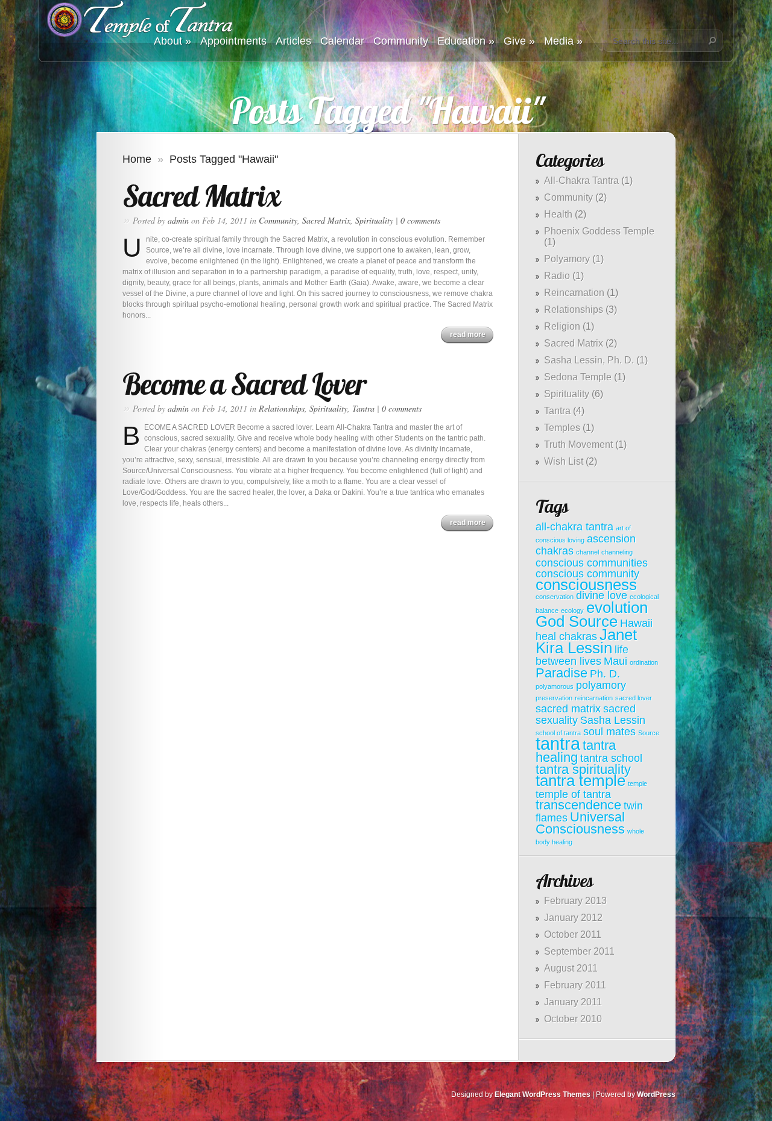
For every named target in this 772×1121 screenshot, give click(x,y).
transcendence (578, 804)
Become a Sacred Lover (244, 384)
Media (563, 41)
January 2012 (573, 917)
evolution (617, 607)
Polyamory (567, 259)
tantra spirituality (583, 769)
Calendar (342, 41)
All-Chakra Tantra (581, 180)
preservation (554, 698)
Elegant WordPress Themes (542, 1094)
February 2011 (575, 985)
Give (519, 41)
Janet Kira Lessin (586, 641)
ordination (644, 662)
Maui (615, 661)
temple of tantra (573, 794)
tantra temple (580, 780)
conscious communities (592, 563)
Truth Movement (578, 444)
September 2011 (579, 951)
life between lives (582, 655)
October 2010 (573, 1019)
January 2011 (573, 1002)
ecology (572, 610)
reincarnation (594, 698)
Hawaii (636, 623)
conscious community (587, 574)
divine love (601, 595)
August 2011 (571, 968)
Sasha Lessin (612, 720)
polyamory (601, 685)
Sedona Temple (578, 377)
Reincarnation (574, 292)
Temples (562, 427)
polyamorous (555, 686)
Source (648, 732)
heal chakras (566, 636)
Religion (562, 326)
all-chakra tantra (574, 527)
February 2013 (575, 901)
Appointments (233, 41)
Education (466, 41)
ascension (611, 539)
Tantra (363, 408)
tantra (558, 743)
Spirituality (374, 220)
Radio (557, 276)
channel (587, 552)
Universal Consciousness (580, 823)
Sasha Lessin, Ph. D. (589, 360)
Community (400, 41)
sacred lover (633, 698)
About (172, 41)
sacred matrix (568, 709)
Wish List (563, 461)
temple (637, 783)
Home (136, 159)
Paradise (561, 672)
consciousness (586, 585)
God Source (577, 621)
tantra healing (576, 751)
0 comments (420, 220)
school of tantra (558, 732)
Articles (293, 41)
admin (178, 220)
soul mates (609, 732)
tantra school (611, 758)
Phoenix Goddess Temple (599, 231)
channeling (617, 552)
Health (558, 214)
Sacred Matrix (201, 196)
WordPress (656, 1094)
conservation (555, 596)
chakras (555, 551)
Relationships (282, 408)
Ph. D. (605, 674)
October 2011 (572, 934)
